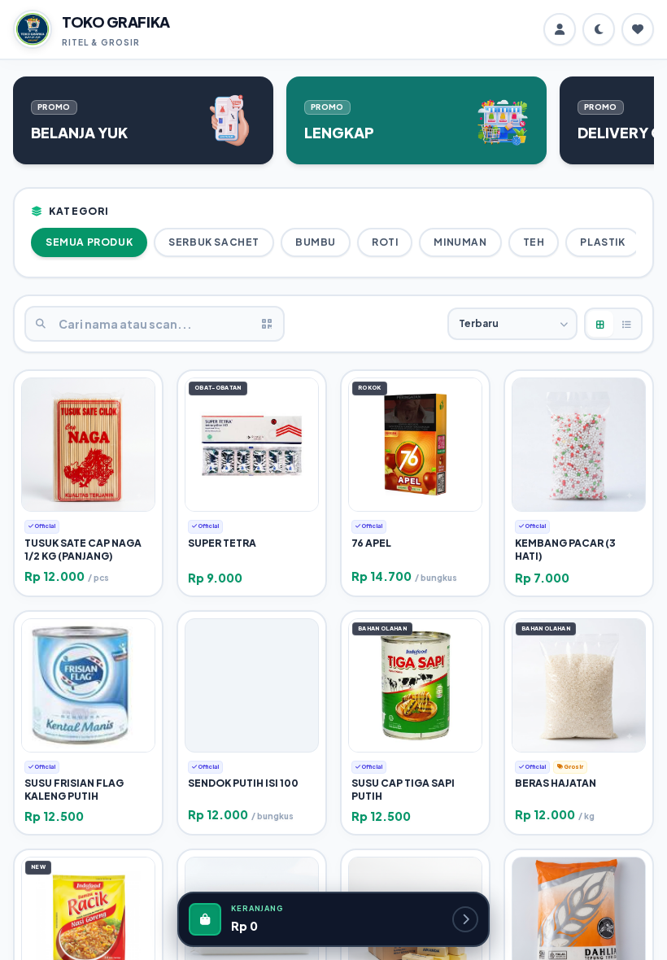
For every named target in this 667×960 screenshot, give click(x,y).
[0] (637, 29)
